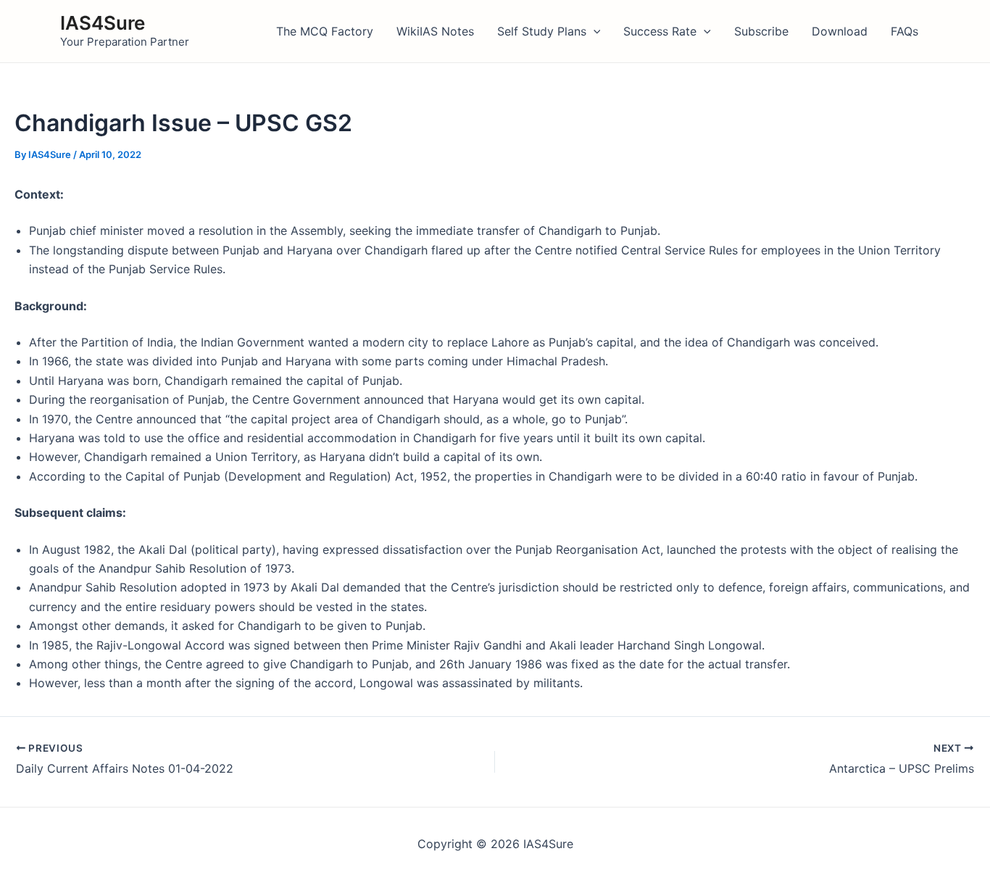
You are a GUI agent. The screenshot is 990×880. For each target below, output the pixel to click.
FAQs (904, 31)
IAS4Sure (102, 23)
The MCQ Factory (324, 31)
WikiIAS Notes (435, 31)
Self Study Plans (541, 31)
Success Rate (659, 31)
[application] (593, 31)
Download (840, 31)
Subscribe (761, 31)
